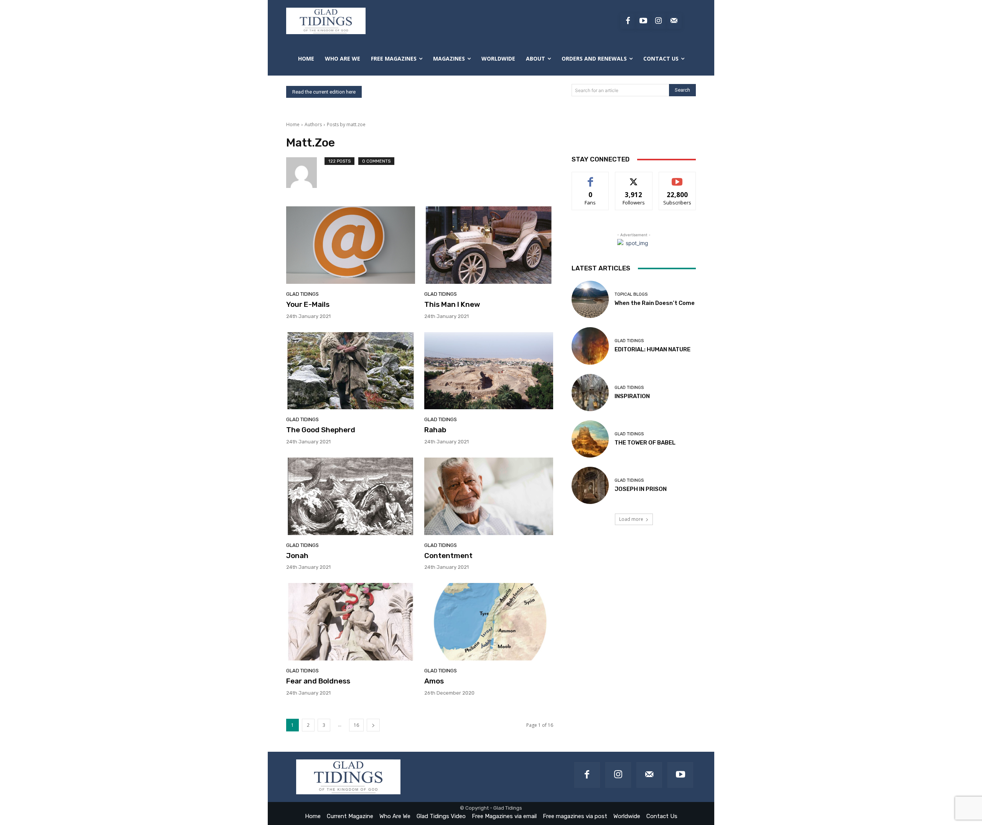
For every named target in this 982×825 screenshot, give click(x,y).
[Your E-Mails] (350, 245)
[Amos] (488, 621)
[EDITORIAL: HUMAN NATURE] (590, 345)
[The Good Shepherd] (350, 371)
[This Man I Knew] (488, 245)
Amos (434, 681)
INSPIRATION (632, 396)
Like (590, 178)
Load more (631, 519)
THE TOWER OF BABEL (645, 442)
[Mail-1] (674, 21)
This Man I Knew (452, 304)
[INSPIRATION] (590, 392)
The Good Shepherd (320, 429)
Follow (634, 178)
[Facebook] (628, 21)
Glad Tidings (302, 293)
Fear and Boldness (318, 681)
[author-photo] (305, 172)
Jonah (297, 555)
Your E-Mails (308, 304)
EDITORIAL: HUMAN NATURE (652, 349)
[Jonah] (350, 496)
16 (356, 725)
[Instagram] (658, 21)
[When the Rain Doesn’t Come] (590, 299)
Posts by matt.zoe (346, 124)
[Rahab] (488, 371)
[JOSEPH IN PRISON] (590, 485)
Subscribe (677, 178)
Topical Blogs (631, 294)
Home (293, 124)
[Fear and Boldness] (350, 621)
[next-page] (373, 725)
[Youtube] (643, 21)
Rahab (435, 429)
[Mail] (649, 775)
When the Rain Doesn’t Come (655, 303)
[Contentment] (488, 496)
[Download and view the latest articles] (326, 21)
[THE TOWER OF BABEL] (590, 439)
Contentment (448, 555)
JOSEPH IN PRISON (641, 489)
